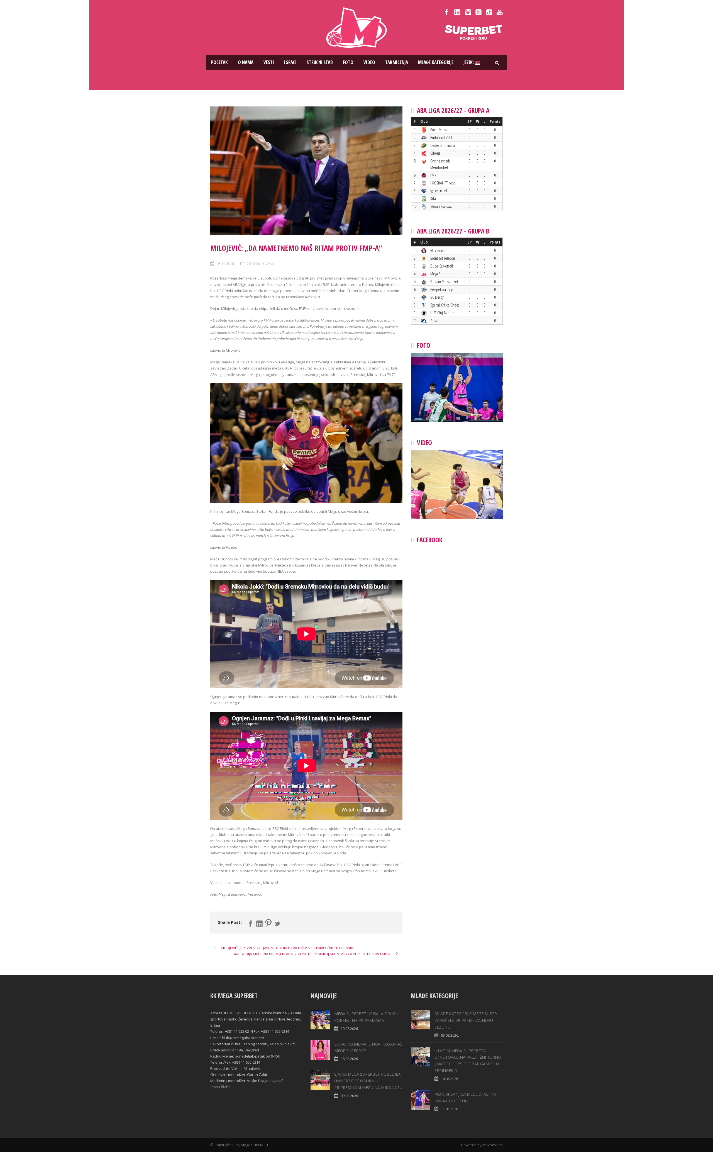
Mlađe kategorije (435, 62)
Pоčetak (219, 62)
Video (369, 62)
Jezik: (469, 62)
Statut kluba (220, 1086)
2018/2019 (255, 263)
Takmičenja (396, 62)
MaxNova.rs (492, 1144)
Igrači (290, 62)
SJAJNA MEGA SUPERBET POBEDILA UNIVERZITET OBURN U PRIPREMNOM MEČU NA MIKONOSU (368, 1080)
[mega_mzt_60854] (306, 170)
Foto (348, 62)
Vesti (268, 62)
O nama (245, 62)
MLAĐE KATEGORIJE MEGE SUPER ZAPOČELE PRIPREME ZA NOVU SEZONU (465, 1020)
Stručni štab (320, 62)
